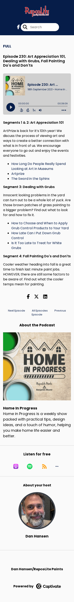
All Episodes (40, 310)
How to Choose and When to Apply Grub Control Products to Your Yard (40, 225)
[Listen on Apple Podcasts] (15, 466)
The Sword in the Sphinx (30, 178)
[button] (57, 466)
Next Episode (16, 310)
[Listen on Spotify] (29, 466)
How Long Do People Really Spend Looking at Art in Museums (38, 166)
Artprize (17, 173)
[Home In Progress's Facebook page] (18, 27)
